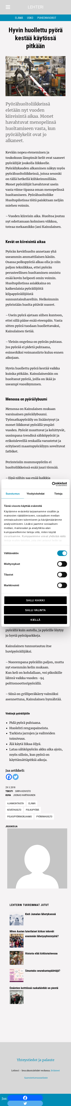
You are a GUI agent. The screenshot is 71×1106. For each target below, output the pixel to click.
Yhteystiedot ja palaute (35, 1060)
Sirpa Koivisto (23, 791)
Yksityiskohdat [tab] (35, 493)
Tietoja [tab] (58, 493)
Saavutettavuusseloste (35, 1077)
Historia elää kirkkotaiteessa (41, 953)
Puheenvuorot (46, 18)
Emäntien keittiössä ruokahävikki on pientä (34, 988)
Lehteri (35, 7)
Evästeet (55, 1070)
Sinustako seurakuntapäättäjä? (42, 971)
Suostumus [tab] (13, 493)
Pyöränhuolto (44, 816)
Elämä (19, 18)
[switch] (62, 564)
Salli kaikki (35, 600)
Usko (30, 18)
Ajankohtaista (15, 803)
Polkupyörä (32, 809)
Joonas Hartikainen (24, 795)
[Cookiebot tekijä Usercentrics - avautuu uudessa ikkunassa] (52, 484)
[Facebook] (25, 1098)
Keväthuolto (14, 809)
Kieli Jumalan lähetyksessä (40, 914)
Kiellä (35, 619)
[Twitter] (16, 777)
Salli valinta (35, 609)
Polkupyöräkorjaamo (19, 816)
